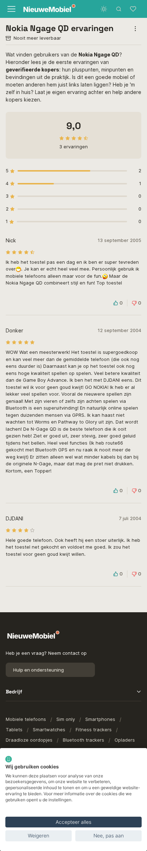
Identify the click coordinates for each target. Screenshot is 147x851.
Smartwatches (49, 729)
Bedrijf (14, 691)
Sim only (65, 719)
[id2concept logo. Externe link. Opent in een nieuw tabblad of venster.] (8, 759)
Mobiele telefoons (26, 719)
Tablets (14, 729)
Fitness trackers (94, 729)
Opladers (125, 740)
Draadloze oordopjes (29, 740)
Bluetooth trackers (83, 740)
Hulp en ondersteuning (38, 670)
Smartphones (100, 719)
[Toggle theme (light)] (103, 8)
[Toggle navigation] (11, 9)
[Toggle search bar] (118, 8)
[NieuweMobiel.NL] (46, 9)
